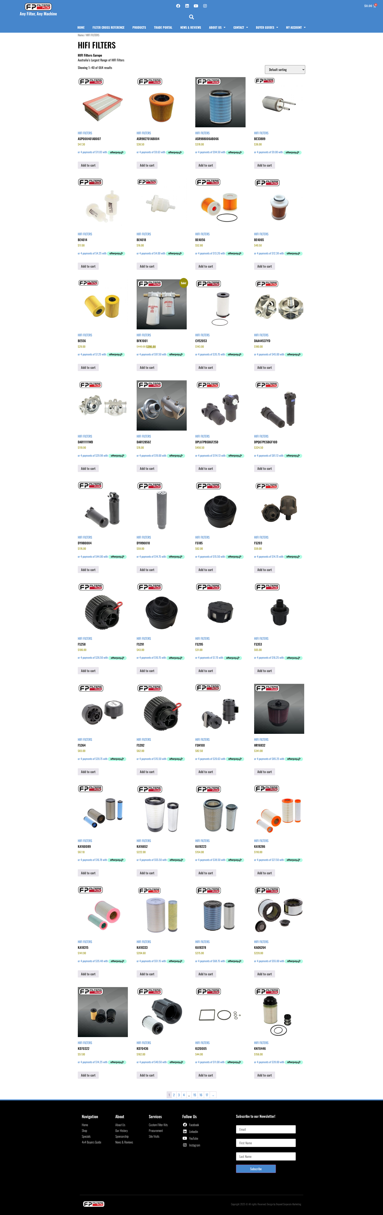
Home (81, 27)
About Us (215, 27)
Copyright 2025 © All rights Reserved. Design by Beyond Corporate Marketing (266, 1204)
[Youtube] (196, 6)
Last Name (242, 1150)
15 (194, 1094)
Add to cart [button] (88, 165)
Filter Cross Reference (108, 27)
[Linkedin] (187, 6)
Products (139, 27)
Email (239, 1123)
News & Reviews (190, 27)
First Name (242, 1137)
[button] (191, 17)
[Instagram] (205, 6)
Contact (238, 27)
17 (207, 1094)
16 (200, 1094)
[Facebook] (178, 6)
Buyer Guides (265, 27)
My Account (294, 27)
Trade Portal (163, 27)
